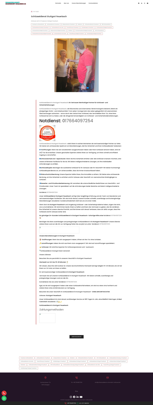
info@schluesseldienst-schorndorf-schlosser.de (107, 382)
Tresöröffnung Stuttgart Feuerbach (76, 33)
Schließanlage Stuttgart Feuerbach (94, 33)
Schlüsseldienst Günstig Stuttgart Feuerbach (41, 33)
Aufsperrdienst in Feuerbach (69, 24)
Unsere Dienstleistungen (79, 3)
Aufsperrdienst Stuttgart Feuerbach (58, 30)
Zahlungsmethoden (51, 309)
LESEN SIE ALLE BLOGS (76, 336)
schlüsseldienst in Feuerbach (53, 24)
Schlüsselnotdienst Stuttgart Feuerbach (83, 30)
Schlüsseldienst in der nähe (58, 27)
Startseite (58, 3)
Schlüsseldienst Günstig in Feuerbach (40, 27)
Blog (76, 391)
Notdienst (80, 24)
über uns (66, 3)
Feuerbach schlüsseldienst (38, 24)
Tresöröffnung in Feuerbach (72, 27)
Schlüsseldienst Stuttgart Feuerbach (104, 27)
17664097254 (77, 121)
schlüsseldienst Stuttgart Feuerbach (40, 30)
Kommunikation (93, 3)
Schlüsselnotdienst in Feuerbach (92, 24)
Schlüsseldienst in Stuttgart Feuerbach (53, 103)
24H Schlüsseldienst (106, 24)
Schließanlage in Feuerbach (88, 27)
